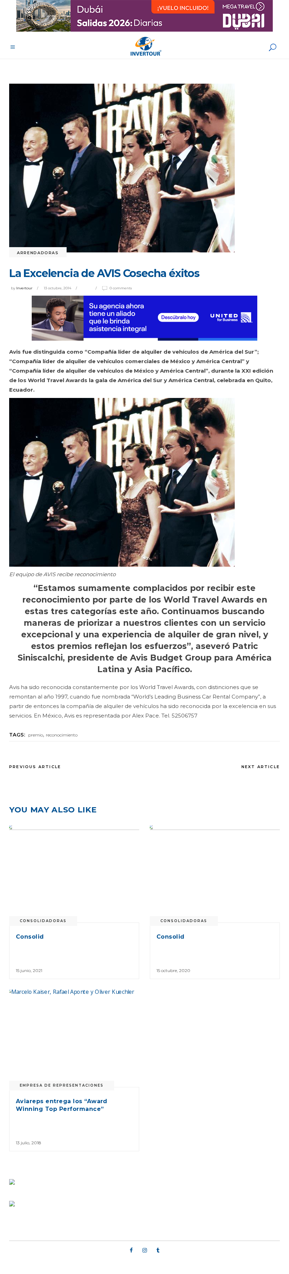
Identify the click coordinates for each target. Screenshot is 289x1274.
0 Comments (121, 288)
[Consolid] (74, 874)
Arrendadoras (38, 252)
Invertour (24, 288)
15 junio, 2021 (29, 970)
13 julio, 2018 (28, 1142)
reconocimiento (62, 735)
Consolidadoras (43, 921)
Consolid (30, 936)
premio (35, 735)
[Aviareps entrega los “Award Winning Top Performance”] (74, 1038)
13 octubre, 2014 (57, 288)
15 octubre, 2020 (173, 970)
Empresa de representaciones (62, 1085)
